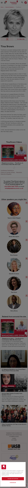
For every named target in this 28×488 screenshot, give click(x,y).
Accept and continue (13, 478)
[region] (13, 474)
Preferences (13, 482)
